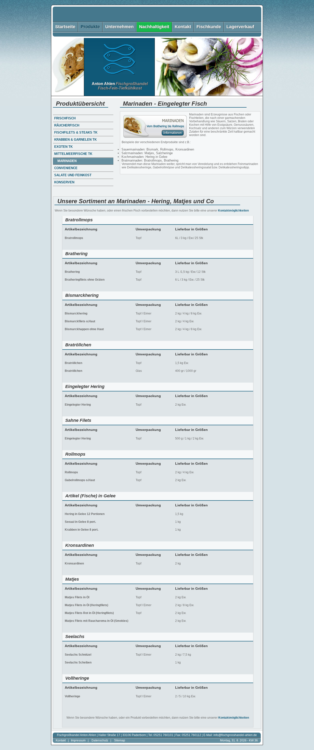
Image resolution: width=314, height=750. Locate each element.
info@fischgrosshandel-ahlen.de (235, 735)
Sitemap (119, 740)
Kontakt (61, 740)
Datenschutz (100, 740)
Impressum (78, 740)
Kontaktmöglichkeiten (233, 210)
